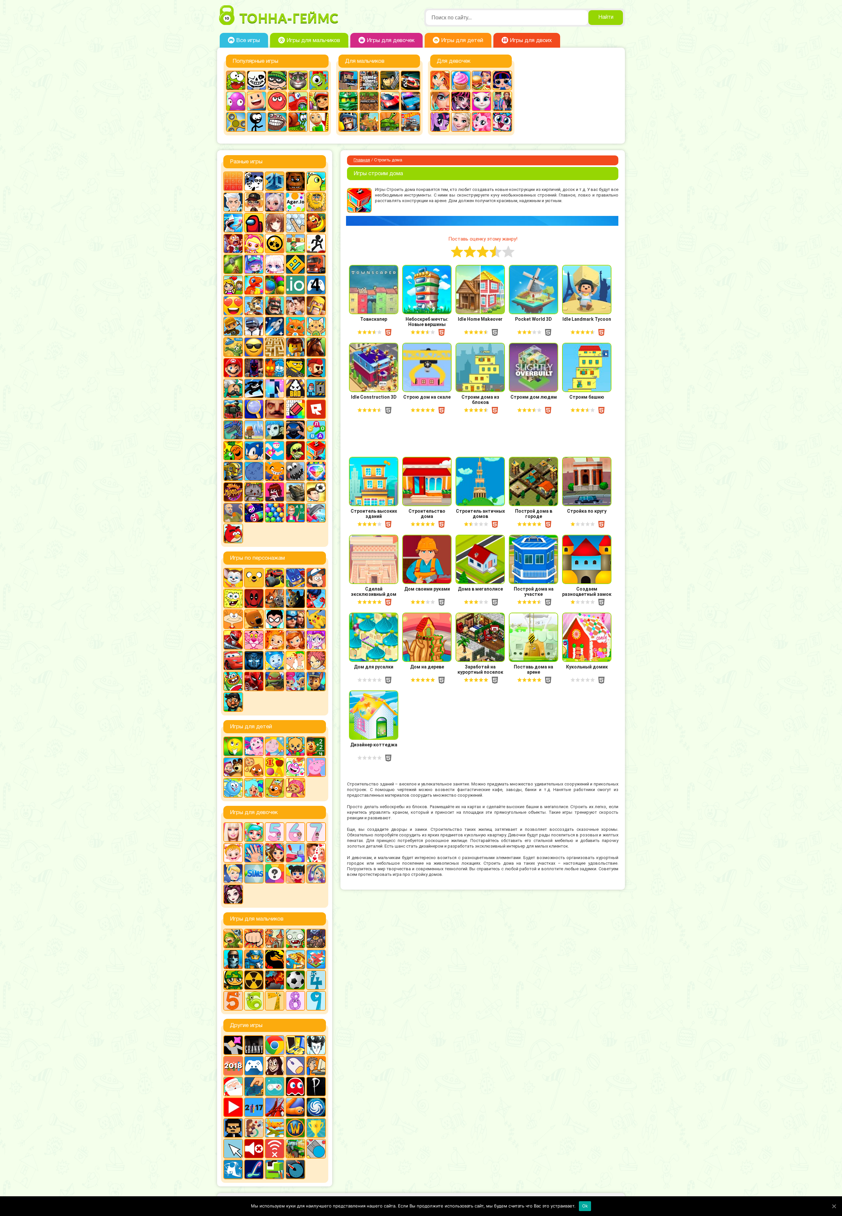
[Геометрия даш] (295, 264)
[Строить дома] (316, 450)
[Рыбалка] (295, 959)
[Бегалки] (316, 223)
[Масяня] (233, 619)
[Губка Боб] (233, 598)
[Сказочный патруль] (275, 640)
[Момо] (275, 1066)
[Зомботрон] (316, 938)
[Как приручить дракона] (295, 598)
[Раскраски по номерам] (295, 409)
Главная (362, 160)
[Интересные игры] (233, 306)
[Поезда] (233, 409)
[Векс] (316, 243)
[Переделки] (295, 853)
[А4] (233, 202)
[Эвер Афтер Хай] (233, 894)
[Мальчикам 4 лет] (316, 980)
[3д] (275, 181)
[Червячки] (254, 513)
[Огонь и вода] (275, 368)
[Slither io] (295, 1107)
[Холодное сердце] (461, 122)
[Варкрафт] (295, 1128)
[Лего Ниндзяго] (348, 101)
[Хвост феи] (316, 660)
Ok (585, 1205)
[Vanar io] (295, 1169)
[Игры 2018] (233, 1066)
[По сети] (275, 1086)
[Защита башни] (275, 938)
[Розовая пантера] (254, 640)
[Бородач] (233, 702)
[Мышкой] (295, 1066)
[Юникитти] (502, 122)
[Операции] (254, 853)
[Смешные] (233, 450)
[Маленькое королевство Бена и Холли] (275, 746)
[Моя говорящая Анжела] (481, 101)
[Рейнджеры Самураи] (233, 640)
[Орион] (316, 368)
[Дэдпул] (254, 598)
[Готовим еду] (461, 80)
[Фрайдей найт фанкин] (275, 492)
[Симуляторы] (295, 430)
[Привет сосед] (275, 409)
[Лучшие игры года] (316, 1128)
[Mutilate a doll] (233, 1045)
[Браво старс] (275, 243)
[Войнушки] (233, 938)
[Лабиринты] (275, 347)
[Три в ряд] (316, 471)
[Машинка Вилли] (298, 101)
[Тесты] (275, 873)
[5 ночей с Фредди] (295, 181)
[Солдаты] (233, 980)
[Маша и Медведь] (233, 767)
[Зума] (275, 285)
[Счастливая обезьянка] (275, 471)
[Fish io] (233, 1169)
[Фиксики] (275, 660)
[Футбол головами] (316, 492)
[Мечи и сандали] (254, 368)
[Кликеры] (236, 101)
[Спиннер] (236, 122)
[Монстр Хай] (461, 101)
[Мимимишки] (254, 619)
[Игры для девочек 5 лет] (275, 832)
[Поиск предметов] (254, 409)
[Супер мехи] (233, 471)
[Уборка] (295, 873)
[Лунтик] (254, 746)
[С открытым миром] (254, 430)
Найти (605, 17)
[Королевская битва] (254, 326)
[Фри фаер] (295, 492)
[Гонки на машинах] (410, 80)
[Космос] (275, 326)
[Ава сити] (254, 202)
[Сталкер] (254, 980)
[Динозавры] (254, 285)
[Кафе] (481, 80)
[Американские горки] (275, 1107)
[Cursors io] (233, 1148)
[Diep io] (316, 1148)
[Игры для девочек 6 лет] (295, 832)
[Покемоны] (316, 619)
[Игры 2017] (254, 1107)
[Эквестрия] (481, 122)
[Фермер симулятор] (295, 1148)
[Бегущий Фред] (233, 243)
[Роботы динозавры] (233, 430)
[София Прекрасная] (295, 640)
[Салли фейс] (275, 430)
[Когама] (256, 101)
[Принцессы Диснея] (233, 873)
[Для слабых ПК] (295, 1045)
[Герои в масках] (295, 578)
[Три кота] (275, 788)
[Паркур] (254, 388)
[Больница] (254, 832)
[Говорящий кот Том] (298, 80)
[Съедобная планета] (295, 471)
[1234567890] (233, 181)
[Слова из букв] (316, 430)
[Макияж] (440, 101)
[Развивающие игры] (275, 767)
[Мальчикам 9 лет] (316, 1001)
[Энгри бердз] (233, 533)
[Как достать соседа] (254, 306)
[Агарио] (295, 202)
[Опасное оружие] (295, 368)
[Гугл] (275, 1045)
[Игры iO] (295, 285)
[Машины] (390, 101)
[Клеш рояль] (275, 306)
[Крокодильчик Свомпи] (233, 347)
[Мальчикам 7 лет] (275, 1001)
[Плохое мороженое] (295, 388)
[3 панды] (254, 181)
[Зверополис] (275, 598)
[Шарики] (275, 513)
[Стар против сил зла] (316, 640)
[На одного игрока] (316, 1066)
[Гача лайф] (275, 264)
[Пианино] (275, 388)
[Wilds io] (254, 1128)
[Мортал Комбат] (275, 959)
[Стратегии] (275, 980)
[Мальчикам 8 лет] (295, 1001)
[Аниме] (275, 223)
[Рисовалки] (295, 767)
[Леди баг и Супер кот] (316, 598)
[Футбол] (295, 980)
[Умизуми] (295, 788)
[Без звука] (254, 1148)
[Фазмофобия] (316, 1086)
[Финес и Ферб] (295, 660)
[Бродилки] (295, 243)
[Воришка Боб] (277, 80)
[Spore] (316, 1107)
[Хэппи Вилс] (233, 513)
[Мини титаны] (275, 619)
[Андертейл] (256, 80)
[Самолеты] (316, 959)
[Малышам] (295, 746)
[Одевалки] (502, 101)
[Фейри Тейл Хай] (316, 873)
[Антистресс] (295, 223)
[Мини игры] (254, 1066)
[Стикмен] (256, 122)
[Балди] (319, 122)
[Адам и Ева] (316, 202)
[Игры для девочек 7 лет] (316, 832)
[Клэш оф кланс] (316, 306)
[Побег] (316, 388)
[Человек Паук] (254, 681)
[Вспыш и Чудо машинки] (275, 578)
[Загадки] (233, 746)
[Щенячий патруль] (316, 681)
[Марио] (233, 368)
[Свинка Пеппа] (316, 767)
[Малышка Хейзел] (233, 853)
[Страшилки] (295, 450)
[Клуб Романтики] (295, 306)
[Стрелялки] (369, 122)
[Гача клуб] (254, 264)
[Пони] (440, 122)
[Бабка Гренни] (254, 1045)
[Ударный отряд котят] (254, 492)
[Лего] (295, 347)
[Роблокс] (316, 409)
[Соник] (254, 450)
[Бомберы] (254, 243)
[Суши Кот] (254, 471)
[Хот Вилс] (410, 122)
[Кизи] (319, 80)
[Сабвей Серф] (319, 101)
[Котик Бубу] (295, 326)
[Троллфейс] (277, 122)
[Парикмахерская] (275, 853)
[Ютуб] (233, 1107)
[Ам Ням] (236, 80)
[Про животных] (254, 767)
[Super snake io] (275, 1169)
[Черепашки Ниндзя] (275, 681)
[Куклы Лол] (502, 80)
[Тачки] (233, 660)
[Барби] (233, 832)
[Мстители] (295, 619)
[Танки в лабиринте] (390, 122)
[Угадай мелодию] (233, 492)
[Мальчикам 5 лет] (233, 1001)
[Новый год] (233, 1086)
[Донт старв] (316, 1045)
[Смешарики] (233, 788)
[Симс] (254, 873)
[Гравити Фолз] (316, 578)
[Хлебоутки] (233, 681)
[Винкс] (440, 80)
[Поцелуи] (316, 853)
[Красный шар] (277, 101)
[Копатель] (233, 326)
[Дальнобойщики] (316, 264)
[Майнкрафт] (369, 101)
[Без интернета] (275, 1148)
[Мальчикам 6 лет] (254, 1001)
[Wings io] (275, 1128)
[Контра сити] (233, 959)
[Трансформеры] (254, 660)
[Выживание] (233, 264)
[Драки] (254, 938)
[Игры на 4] (316, 285)
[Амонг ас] (254, 223)
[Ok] (833, 1206)
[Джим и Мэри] (233, 285)
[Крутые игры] (254, 347)
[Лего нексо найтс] (254, 959)
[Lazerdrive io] (254, 1169)
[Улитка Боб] (298, 122)
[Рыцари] (348, 122)
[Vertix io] (233, 1128)
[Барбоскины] (233, 578)
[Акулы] (233, 223)
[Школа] (295, 513)
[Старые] (295, 1086)
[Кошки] (316, 326)
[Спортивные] (275, 450)
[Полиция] (410, 101)
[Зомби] (295, 938)
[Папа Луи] (233, 388)
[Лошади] (316, 347)
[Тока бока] (254, 788)
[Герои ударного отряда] (390, 80)
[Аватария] (275, 202)
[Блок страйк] (348, 80)
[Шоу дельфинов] (316, 513)
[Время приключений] (254, 578)
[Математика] (316, 746)
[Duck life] (316, 181)
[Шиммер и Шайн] (295, 681)
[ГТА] (369, 80)
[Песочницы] (254, 1086)
